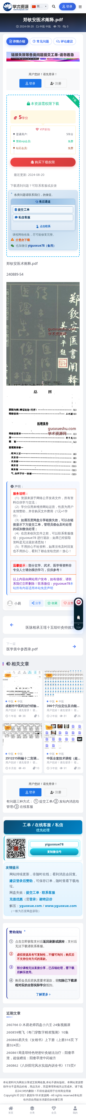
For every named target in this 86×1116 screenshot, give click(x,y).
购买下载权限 (45, 162)
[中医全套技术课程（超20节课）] (63, 736)
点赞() (72, 603)
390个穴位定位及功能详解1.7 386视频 (63, 708)
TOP (78, 627)
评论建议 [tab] (67, 41)
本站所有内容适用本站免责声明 (43, 585)
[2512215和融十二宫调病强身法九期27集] (22, 736)
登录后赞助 (24, 880)
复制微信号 (54, 852)
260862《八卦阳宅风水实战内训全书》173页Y (41, 1065)
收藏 (55, 603)
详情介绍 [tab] (19, 41)
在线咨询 (78, 614)
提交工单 (24, 209)
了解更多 (42, 994)
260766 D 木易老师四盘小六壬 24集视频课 (38, 1024)
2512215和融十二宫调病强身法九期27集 (21, 760)
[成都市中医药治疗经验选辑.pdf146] (22, 683)
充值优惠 (16, 899)
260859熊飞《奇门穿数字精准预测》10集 (37, 1032)
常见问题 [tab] (43, 41)
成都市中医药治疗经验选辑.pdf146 (21, 708)
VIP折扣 (45, 129)
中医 (42, 26)
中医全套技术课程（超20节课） (63, 760)
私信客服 (24, 217)
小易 (17, 603)
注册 (58, 83)
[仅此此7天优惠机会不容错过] (43, 58)
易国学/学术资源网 (38, 1095)
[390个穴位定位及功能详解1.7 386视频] (63, 683)
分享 (38, 603)
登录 (69, 6)
